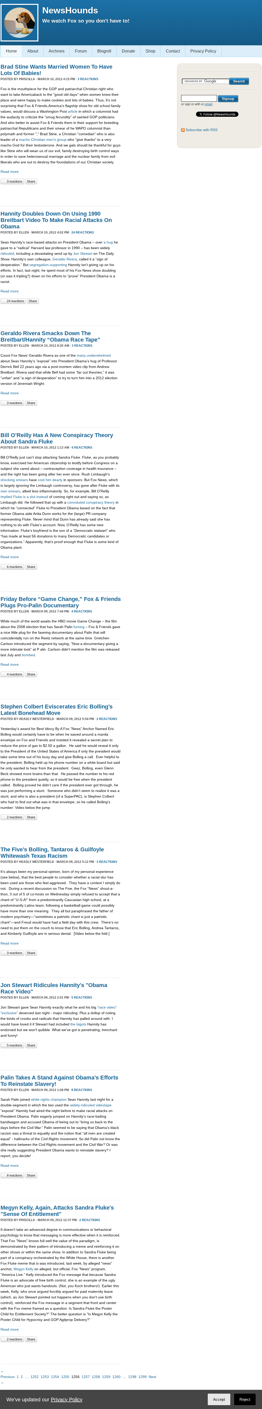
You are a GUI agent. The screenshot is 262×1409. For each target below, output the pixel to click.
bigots (81, 1024)
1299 (142, 1377)
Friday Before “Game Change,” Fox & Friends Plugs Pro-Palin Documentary (61, 602)
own (4, 491)
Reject (244, 1399)
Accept (219, 1399)
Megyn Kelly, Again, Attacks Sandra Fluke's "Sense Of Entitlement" (57, 1210)
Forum (81, 51)
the (72, 1024)
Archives (56, 51)
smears (14, 491)
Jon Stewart (82, 253)
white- (36, 1099)
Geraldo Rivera (64, 259)
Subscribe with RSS (201, 130)
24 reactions (82, 232)
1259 (106, 1377)
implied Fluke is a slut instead (24, 497)
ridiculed (7, 253)
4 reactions (81, 611)
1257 (86, 1377)
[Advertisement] (60, 194)
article (73, 111)
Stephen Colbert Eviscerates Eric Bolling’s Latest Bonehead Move (57, 709)
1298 (132, 1377)
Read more (10, 171)
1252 (34, 1377)
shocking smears (14, 480)
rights (45, 1099)
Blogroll (104, 51)
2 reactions (106, 719)
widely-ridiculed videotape (91, 1105)
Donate (128, 51)
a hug (108, 242)
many (81, 355)
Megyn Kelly (23, 1269)
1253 (45, 1377)
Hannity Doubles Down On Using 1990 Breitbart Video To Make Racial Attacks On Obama (56, 220)
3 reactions (88, 79)
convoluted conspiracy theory (91, 502)
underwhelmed (99, 355)
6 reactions (82, 447)
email (208, 104)
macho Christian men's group (43, 139)
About (32, 51)
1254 (55, 1377)
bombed (28, 655)
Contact (173, 51)
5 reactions (81, 997)
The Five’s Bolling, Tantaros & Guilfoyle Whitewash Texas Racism (52, 852)
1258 (96, 1377)
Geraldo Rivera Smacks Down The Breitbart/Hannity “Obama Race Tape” (50, 336)
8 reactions (81, 1090)
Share (31, 181)
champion (59, 1099)
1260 (116, 1377)
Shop (150, 51)
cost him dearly (50, 480)
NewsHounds (70, 10)
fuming (78, 627)
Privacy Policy (203, 51)
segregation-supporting (48, 265)
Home (11, 51)
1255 (65, 1377)
